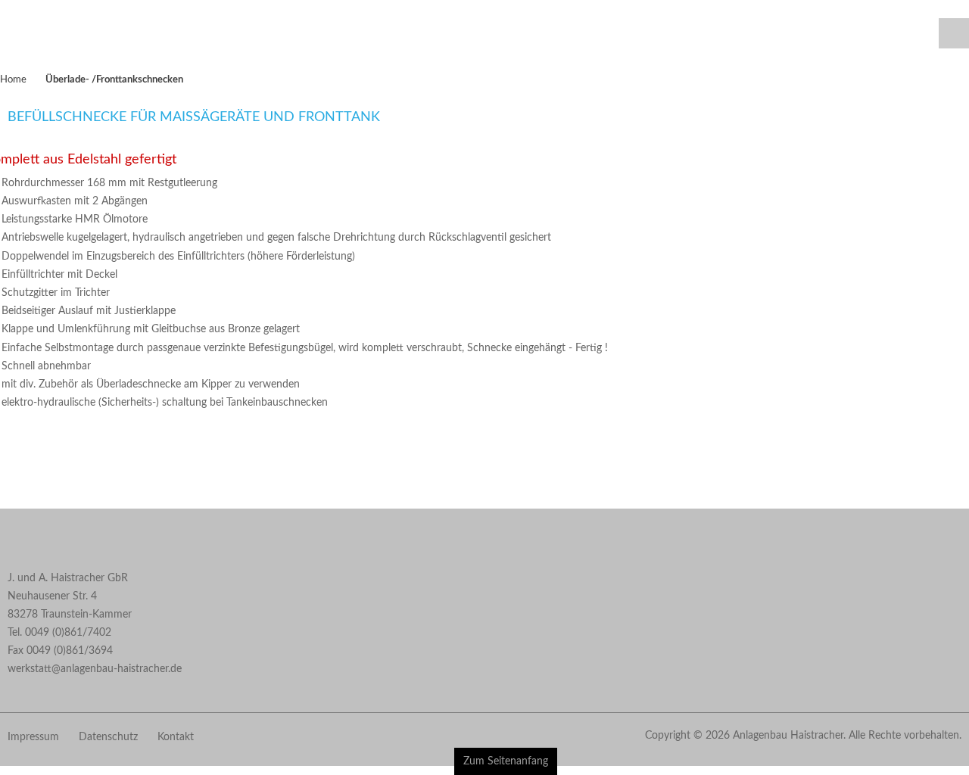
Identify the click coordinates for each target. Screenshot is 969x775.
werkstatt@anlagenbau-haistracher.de (95, 684)
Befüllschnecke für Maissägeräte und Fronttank (194, 132)
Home (13, 94)
